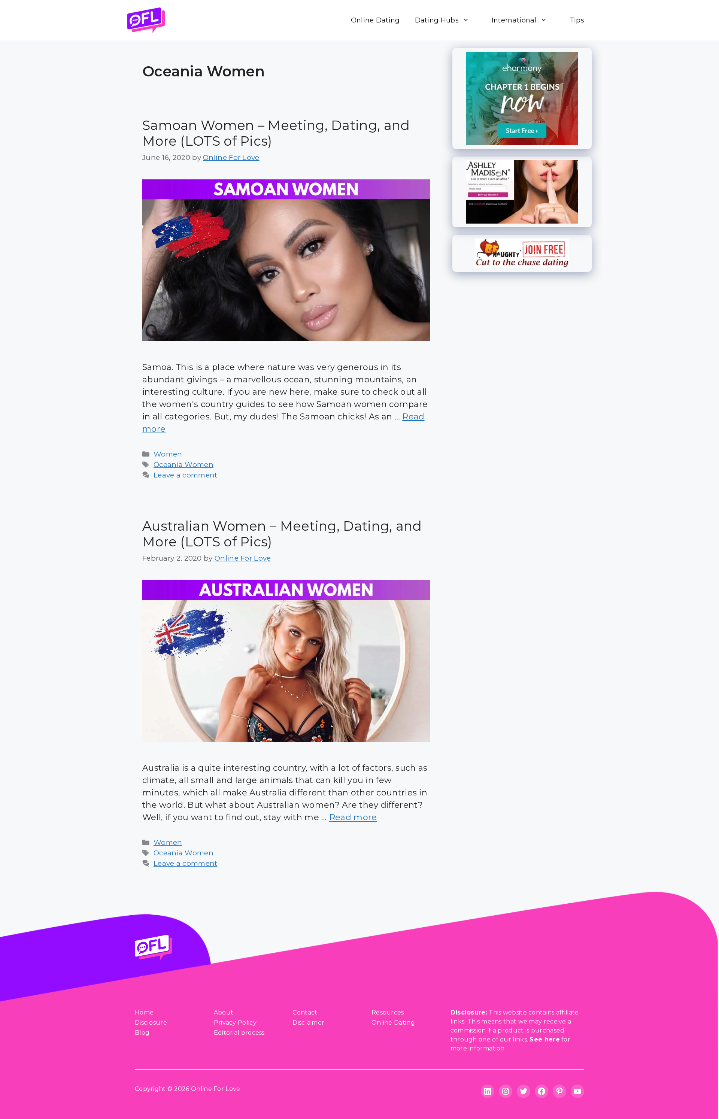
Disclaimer (308, 1022)
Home (144, 1012)
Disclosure (151, 1022)
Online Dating (375, 20)
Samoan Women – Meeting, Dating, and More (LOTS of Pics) (276, 133)
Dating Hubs (437, 20)
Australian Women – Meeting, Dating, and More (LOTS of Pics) (282, 534)
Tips (577, 20)
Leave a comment (186, 475)
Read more (353, 817)
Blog (142, 1032)
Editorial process (239, 1032)
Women (168, 454)
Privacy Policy (235, 1022)
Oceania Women (183, 464)
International (514, 20)
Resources (387, 1012)
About (224, 1012)
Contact (304, 1012)
